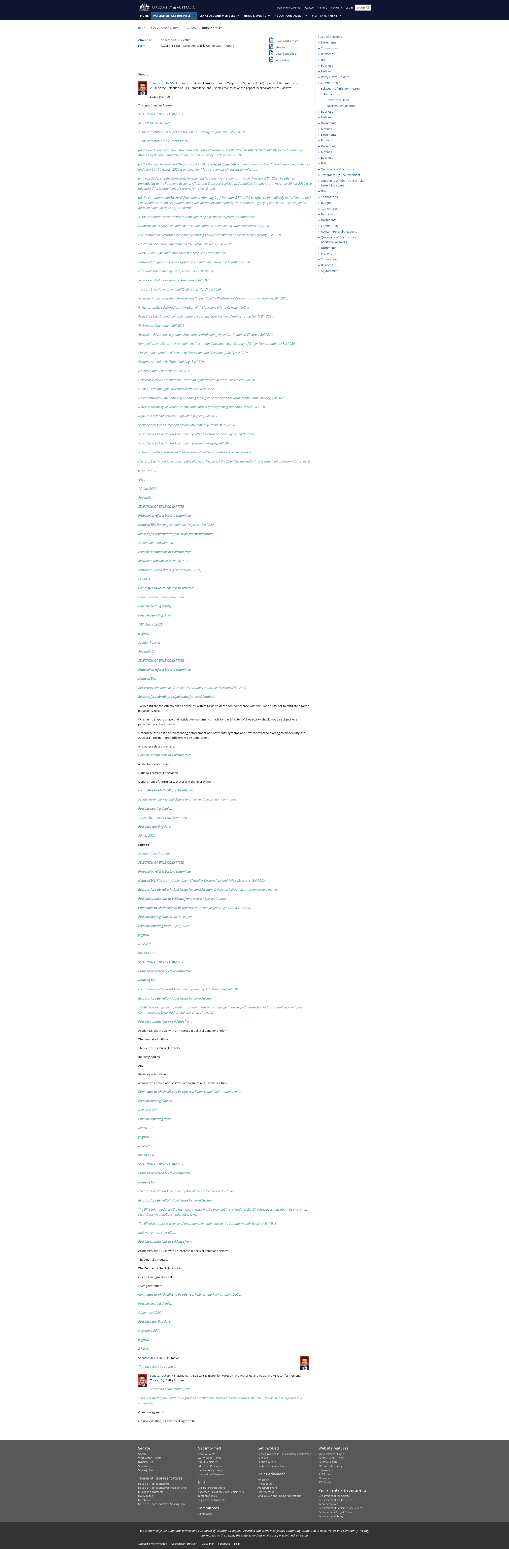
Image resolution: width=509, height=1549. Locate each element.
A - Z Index (325, 1474)
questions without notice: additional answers (339, 239)
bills (323, 60)
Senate (142, 1454)
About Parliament (289, 15)
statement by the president (340, 175)
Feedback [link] (224, 1543)
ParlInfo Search (328, 1462)
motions (326, 129)
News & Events (255, 15)
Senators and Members (217, 15)
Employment (326, 1470)
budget (326, 203)
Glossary (324, 1478)
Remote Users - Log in (332, 1458)
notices (326, 71)
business (327, 54)
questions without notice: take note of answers (342, 183)
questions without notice (338, 169)
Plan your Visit (265, 1492)
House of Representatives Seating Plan (161, 1504)
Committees (205, 1513)
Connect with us (267, 1462)
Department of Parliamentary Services (341, 1508)
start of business (330, 37)
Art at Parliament (267, 1487)
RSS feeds (325, 1482)
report (329, 94)
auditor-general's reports (339, 231)
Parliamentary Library (210, 1470)
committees (329, 48)
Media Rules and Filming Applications (279, 1496)
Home (144, 15)
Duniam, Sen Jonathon (341, 106)
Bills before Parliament (211, 1487)
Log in (349, 7)
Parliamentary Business (172, 15)
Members (144, 1500)
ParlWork (336, 7)
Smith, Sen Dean (338, 100)
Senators (143, 1466)
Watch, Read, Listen (209, 1458)
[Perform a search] (368, 8)
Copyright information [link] (184, 1543)
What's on (263, 1479)
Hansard (191, 28)
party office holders (335, 77)
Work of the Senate (149, 1458)
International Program (211, 1474)
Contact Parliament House (272, 1466)
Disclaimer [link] (208, 1543)
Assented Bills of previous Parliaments (221, 1492)
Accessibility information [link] (152, 1543)
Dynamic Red (145, 1462)
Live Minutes (145, 1496)
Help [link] (237, 1543)
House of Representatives (154, 1483)
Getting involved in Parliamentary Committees (284, 1454)
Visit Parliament (325, 15)
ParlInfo (322, 7)
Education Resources (210, 1466)
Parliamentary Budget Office (335, 1512)
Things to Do (264, 1483)
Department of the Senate (334, 1496)
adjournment (330, 271)
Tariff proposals (207, 1496)
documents (329, 42)
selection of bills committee (340, 88)
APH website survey (330, 1466)
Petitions (262, 1458)
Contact (309, 7)
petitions (327, 214)
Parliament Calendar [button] (289, 7)
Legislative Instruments (211, 1500)
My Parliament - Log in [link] (331, 1454)
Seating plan (145, 1470)
